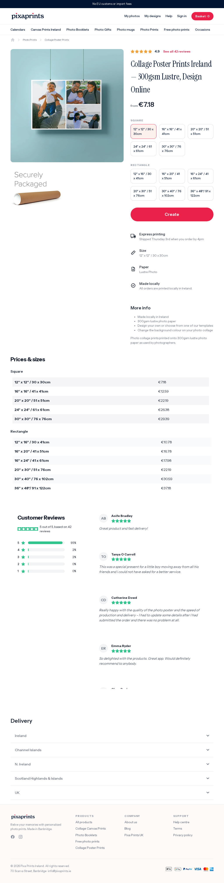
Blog (127, 828)
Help (169, 16)
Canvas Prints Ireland (46, 30)
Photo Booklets (77, 30)
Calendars (17, 30)
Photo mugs (126, 30)
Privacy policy (182, 835)
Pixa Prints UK (134, 835)
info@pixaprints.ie (59, 871)
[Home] (12, 40)
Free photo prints (176, 30)
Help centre (181, 822)
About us (130, 822)
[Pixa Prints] (27, 16)
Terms (177, 828)
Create (172, 214)
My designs (153, 16)
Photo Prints (149, 30)
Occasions (202, 30)
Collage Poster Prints (90, 848)
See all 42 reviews (176, 51)
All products (83, 822)
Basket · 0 (204, 16)
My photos (132, 16)
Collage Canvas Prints (90, 828)
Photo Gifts (103, 30)
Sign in (182, 16)
